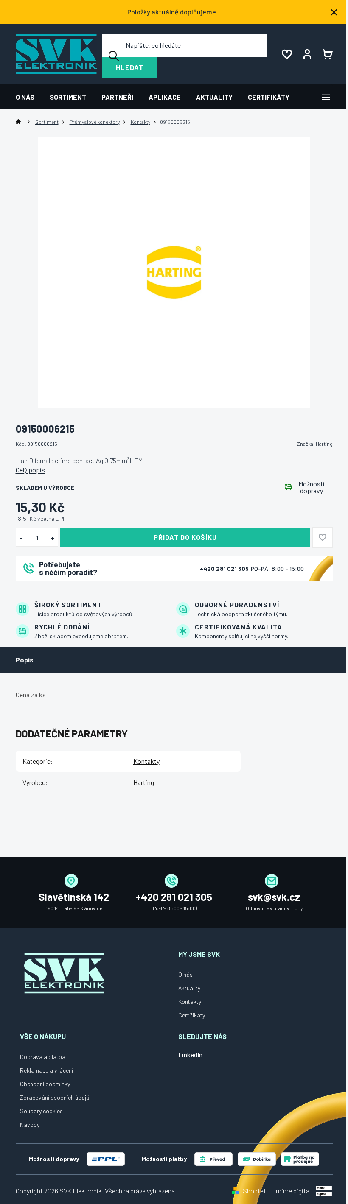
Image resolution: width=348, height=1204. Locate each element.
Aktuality (189, 988)
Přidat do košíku (185, 537)
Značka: (315, 444)
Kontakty (146, 761)
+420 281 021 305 (225, 568)
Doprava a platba (42, 1056)
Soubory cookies (41, 1111)
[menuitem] (29, 96)
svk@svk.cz (274, 897)
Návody (29, 1124)
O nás (185, 974)
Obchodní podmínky (45, 1083)
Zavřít (62, 592)
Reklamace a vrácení (46, 1070)
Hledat (129, 67)
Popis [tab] (25, 660)
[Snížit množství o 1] (21, 537)
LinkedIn (190, 1054)
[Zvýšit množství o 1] (52, 537)
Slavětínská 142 (74, 897)
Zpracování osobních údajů (55, 1097)
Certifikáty (191, 1015)
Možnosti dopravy (311, 487)
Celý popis (30, 470)
